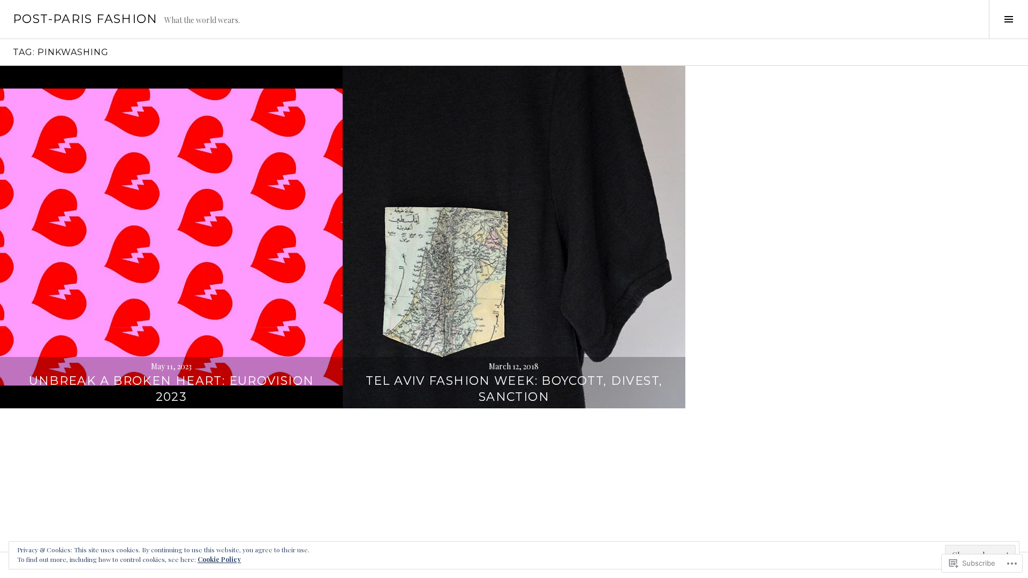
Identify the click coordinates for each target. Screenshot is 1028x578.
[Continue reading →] (171, 237)
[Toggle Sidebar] (1008, 19)
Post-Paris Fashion (85, 19)
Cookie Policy (219, 559)
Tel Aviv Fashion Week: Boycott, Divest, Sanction (514, 389)
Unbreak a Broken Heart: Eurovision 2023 (171, 389)
